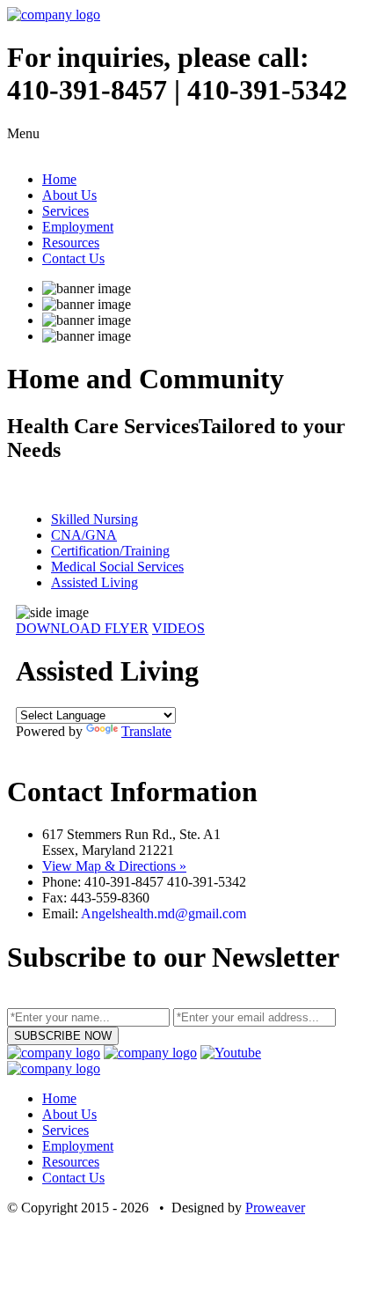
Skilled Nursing (94, 519)
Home (59, 179)
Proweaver (275, 1207)
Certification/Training (110, 550)
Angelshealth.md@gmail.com (163, 913)
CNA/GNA (84, 534)
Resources (70, 242)
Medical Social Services (117, 566)
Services (65, 210)
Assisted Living (94, 582)
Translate (146, 731)
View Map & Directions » (114, 865)
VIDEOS (178, 628)
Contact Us (73, 258)
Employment (77, 226)
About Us (69, 195)
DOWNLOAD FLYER (82, 628)
